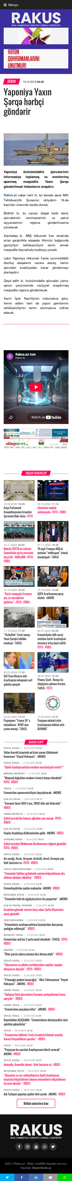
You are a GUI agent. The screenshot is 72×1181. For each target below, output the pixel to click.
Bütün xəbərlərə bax (36, 1103)
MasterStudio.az (41, 1168)
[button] (7, 1177)
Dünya (11, 81)
